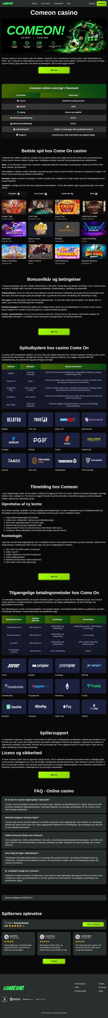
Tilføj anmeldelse (93, 924)
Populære (12, 193)
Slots (92, 193)
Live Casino (39, 193)
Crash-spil (65, 193)
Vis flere (54, 961)
